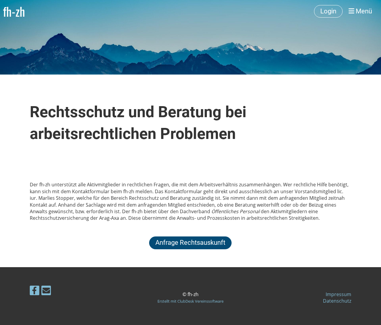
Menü (363, 11)
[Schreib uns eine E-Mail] (46, 291)
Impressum (338, 294)
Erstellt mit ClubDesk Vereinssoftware (190, 301)
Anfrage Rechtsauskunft (190, 242)
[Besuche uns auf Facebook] (34, 291)
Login (328, 11)
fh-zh (14, 11)
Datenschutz (337, 301)
